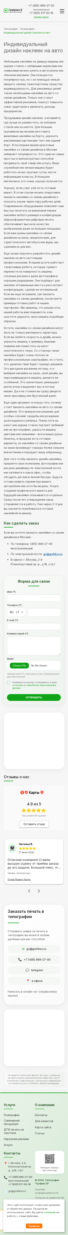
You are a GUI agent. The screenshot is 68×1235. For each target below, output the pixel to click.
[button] (29, 891)
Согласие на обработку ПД (49, 1197)
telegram (37, 970)
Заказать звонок (41, 17)
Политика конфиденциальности (46, 1191)
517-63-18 (41, 12)
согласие (17, 685)
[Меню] (62, 11)
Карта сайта (43, 1127)
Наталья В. (26, 844)
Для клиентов (44, 1121)
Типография (11, 28)
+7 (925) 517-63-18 (19, 1184)
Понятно (34, 1225)
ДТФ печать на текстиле (14, 1131)
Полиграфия (27, 28)
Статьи (39, 1133)
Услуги (8, 1145)
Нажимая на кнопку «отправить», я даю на (34, 685)
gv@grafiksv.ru (53, 554)
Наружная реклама (16, 1139)
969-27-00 (41, 5)
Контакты (41, 1115)
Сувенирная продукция (12, 1122)
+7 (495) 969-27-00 (37, 959)
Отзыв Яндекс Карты (19, 879)
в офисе (37, 980)
